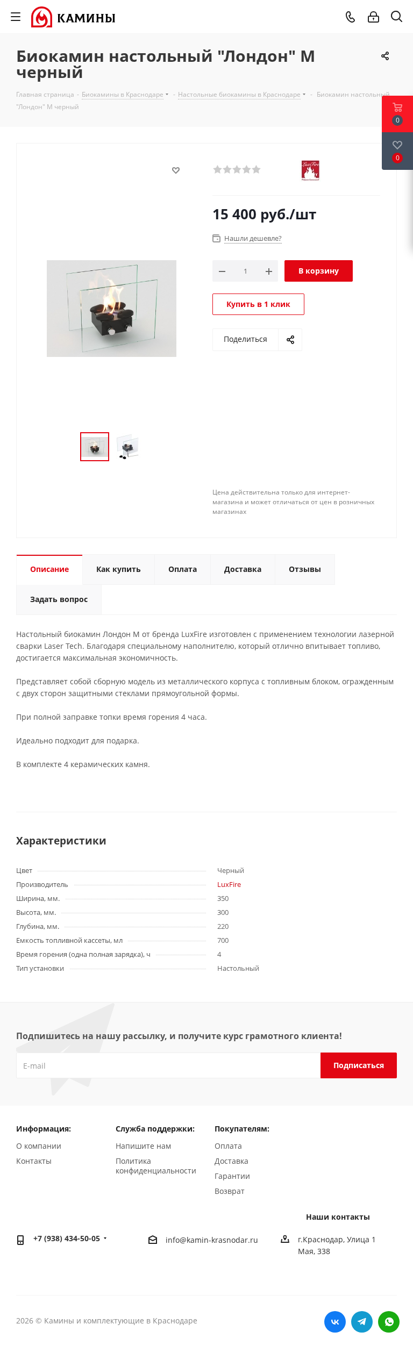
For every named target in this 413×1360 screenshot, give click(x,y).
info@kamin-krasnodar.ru (212, 1240)
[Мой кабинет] (373, 17)
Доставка (231, 1161)
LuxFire (229, 884)
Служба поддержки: (155, 1128)
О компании (38, 1146)
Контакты (34, 1161)
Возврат (230, 1191)
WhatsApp (389, 1322)
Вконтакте (335, 1322)
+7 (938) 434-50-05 (66, 1238)
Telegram (362, 1322)
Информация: (43, 1128)
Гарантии (232, 1176)
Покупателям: (242, 1128)
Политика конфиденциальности (156, 1166)
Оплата (228, 1146)
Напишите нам (143, 1146)
